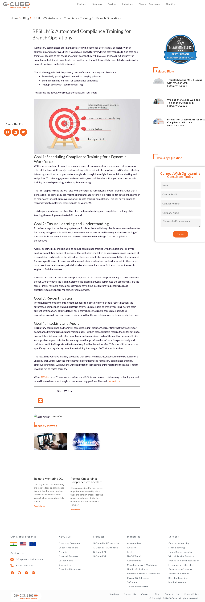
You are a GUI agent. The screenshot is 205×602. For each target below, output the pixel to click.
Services (112, 4)
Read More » (39, 506)
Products (81, 4)
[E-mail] (40, 401)
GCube (45, 376)
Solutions (97, 4)
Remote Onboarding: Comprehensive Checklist (86, 480)
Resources (154, 4)
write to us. (115, 381)
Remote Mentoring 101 (48, 478)
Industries (127, 4)
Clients (142, 4)
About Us (170, 4)
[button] (7, 132)
